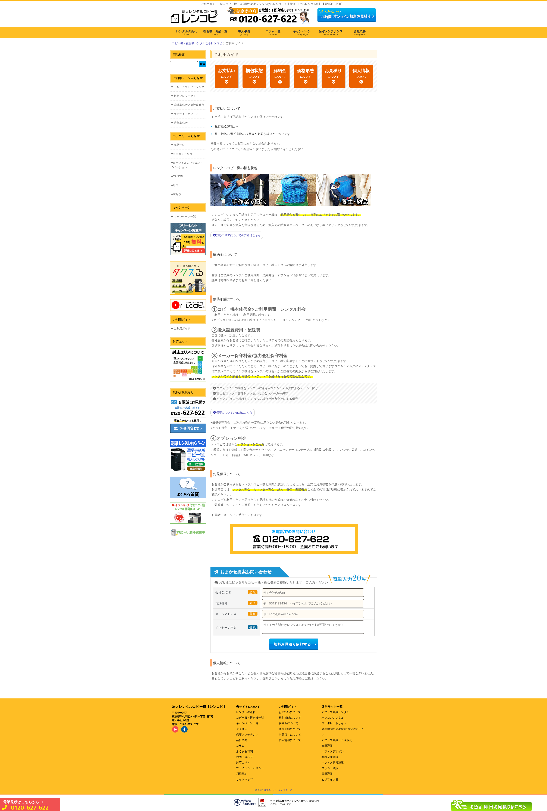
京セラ (177, 194)
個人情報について (290, 740)
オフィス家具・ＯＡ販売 (337, 740)
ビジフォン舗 (330, 779)
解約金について (288, 723)
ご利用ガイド (181, 328)
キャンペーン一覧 (184, 216)
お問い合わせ (244, 757)
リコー (177, 185)
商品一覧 (179, 144)
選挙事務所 (180, 122)
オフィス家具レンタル (335, 712)
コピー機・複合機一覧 (250, 717)
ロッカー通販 (330, 768)
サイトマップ (244, 779)
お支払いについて (290, 712)
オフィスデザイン (333, 751)
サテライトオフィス (186, 113)
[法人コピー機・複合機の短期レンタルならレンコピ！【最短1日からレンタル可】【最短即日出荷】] (195, 17)
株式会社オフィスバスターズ (292, 800)
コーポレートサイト (334, 723)
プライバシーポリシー (250, 768)
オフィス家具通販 (333, 762)
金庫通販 (327, 745)
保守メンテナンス (247, 734)
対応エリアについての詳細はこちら (238, 235)
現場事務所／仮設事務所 (188, 104)
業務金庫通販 (330, 757)
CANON (178, 176)
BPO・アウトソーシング (188, 87)
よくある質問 (244, 751)
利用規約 (241, 773)
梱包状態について (290, 717)
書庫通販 (327, 773)
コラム (240, 745)
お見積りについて (290, 734)
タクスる (241, 729)
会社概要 (241, 740)
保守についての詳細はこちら (234, 412)
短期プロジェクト (184, 95)
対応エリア (243, 762)
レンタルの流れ (246, 712)
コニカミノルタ (182, 153)
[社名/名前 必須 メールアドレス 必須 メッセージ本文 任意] (491, 804)
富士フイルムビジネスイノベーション (187, 165)
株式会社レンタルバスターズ (278, 790)
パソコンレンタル (333, 717)
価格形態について (290, 729)
